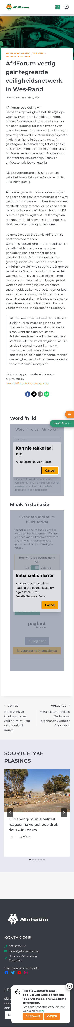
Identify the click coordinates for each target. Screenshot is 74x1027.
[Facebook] (27, 394)
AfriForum (18, 97)
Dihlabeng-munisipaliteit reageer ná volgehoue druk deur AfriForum (33, 824)
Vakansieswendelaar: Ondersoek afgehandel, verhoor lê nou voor (55, 715)
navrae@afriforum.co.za (23, 951)
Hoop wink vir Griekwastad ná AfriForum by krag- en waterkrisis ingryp (17, 718)
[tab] (30, 859)
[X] (34, 394)
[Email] (40, 394)
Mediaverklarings (18, 53)
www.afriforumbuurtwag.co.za (27, 383)
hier (41, 1011)
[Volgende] (64, 812)
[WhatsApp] (46, 394)
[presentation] (37, 790)
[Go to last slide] (10, 812)
